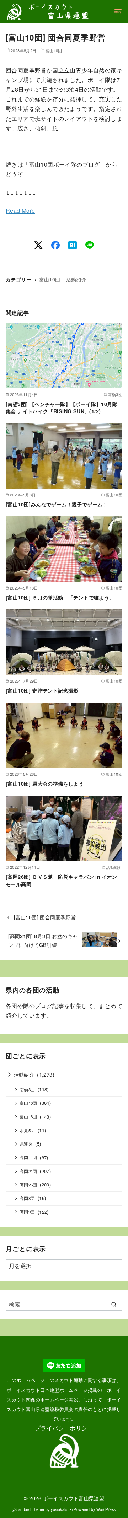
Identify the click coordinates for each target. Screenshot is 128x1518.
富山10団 (54, 50)
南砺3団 (27, 1089)
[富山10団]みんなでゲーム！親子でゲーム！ (57, 504)
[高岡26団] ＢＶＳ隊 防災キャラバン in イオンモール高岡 (61, 880)
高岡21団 (28, 1171)
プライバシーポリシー (64, 1428)
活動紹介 (76, 279)
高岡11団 (28, 1157)
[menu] (118, 8)
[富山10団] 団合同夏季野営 (45, 917)
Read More (20, 210)
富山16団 (28, 1116)
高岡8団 (27, 1198)
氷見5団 (27, 1130)
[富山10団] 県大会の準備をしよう (45, 783)
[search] (113, 1304)
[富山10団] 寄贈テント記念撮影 (42, 690)
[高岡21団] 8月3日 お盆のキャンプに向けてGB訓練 (43, 940)
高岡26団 (28, 1185)
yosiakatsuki (62, 1509)
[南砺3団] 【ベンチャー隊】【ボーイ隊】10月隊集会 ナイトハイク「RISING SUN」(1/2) (61, 407)
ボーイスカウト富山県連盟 (74, 1498)
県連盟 (26, 1144)
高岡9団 (27, 1212)
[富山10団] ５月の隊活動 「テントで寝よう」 (60, 597)
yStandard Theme (28, 1509)
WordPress (106, 1509)
